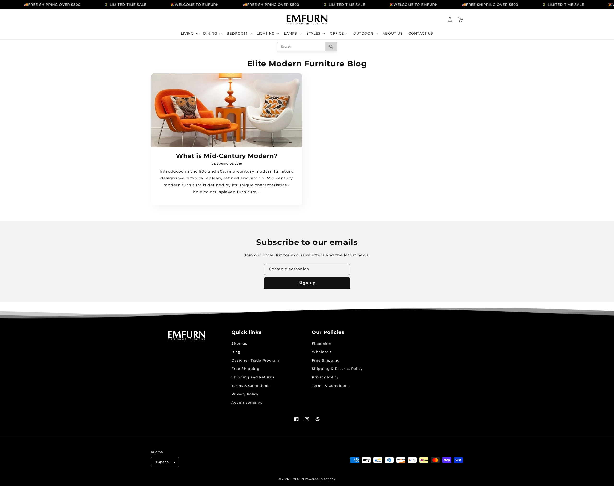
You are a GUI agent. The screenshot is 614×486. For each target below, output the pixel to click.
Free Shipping (245, 369)
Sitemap (239, 343)
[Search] (331, 46)
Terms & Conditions (250, 386)
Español (163, 462)
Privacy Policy (244, 394)
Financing (321, 343)
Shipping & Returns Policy (337, 369)
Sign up (307, 283)
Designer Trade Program (255, 360)
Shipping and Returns (252, 377)
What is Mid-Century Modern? (226, 156)
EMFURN (297, 478)
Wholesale (322, 352)
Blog (236, 352)
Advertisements (246, 402)
